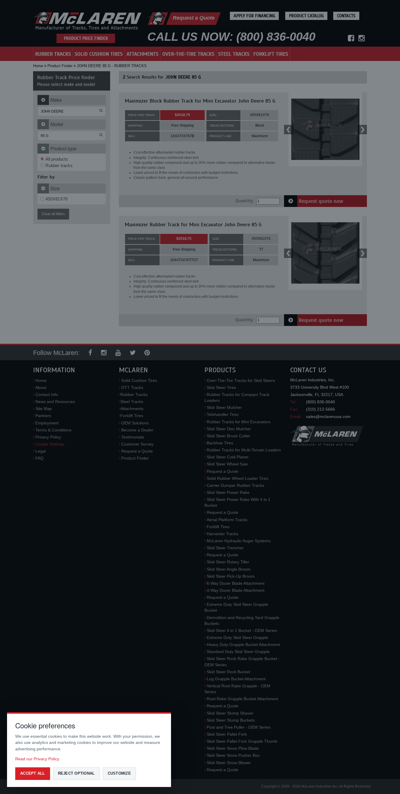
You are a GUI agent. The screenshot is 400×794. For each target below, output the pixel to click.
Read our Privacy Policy (37, 758)
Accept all (32, 773)
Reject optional (76, 773)
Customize (119, 773)
